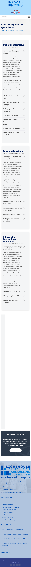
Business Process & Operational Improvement (14, 502)
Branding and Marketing (8, 520)
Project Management (7, 512)
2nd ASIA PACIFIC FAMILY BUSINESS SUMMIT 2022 (15, 538)
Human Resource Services (9, 509)
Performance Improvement (9, 514)
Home (2, 30)
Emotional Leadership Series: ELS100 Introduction (15, 534)
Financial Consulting (7, 504)
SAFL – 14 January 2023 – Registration (12, 529)
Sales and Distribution (8, 517)
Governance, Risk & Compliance (10, 507)
